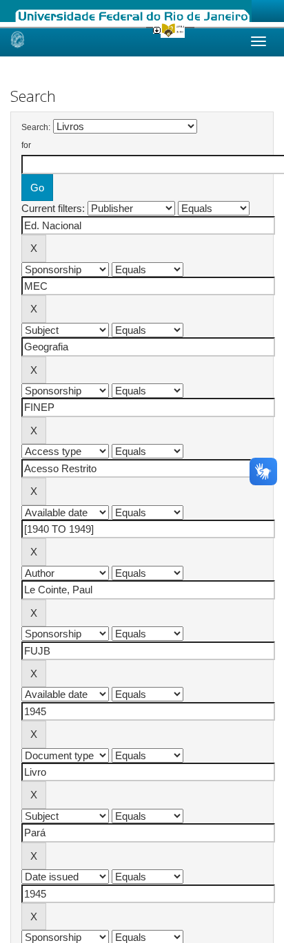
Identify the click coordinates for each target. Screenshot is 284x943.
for (26, 145)
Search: (35, 127)
